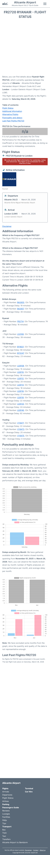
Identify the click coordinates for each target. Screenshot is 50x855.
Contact (35, 850)
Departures (7, 795)
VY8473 (20, 429)
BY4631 (20, 347)
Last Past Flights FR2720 (13, 121)
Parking (5, 804)
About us (42, 850)
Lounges (6, 814)
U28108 (20, 366)
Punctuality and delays (12, 117)
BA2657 (20, 309)
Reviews (6, 810)
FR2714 (20, 321)
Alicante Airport (25, 2)
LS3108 (20, 334)
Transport (6, 826)
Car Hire (29, 791)
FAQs (4, 820)
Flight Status (7, 108)
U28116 (20, 391)
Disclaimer (28, 850)
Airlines (5, 801)
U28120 (20, 404)
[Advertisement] (25, 48)
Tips (4, 823)
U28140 (20, 410)
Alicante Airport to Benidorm (15, 842)
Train (4, 833)
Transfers (6, 839)
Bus (3, 830)
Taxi (4, 836)
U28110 (20, 372)
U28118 (20, 397)
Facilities (6, 817)
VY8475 (20, 436)
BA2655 (20, 302)
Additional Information (12, 111)
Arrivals (5, 791)
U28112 (20, 378)
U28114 (20, 385)
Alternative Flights (10, 114)
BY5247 (20, 353)
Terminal (29, 788)
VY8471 (20, 423)
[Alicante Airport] (5, 4)
